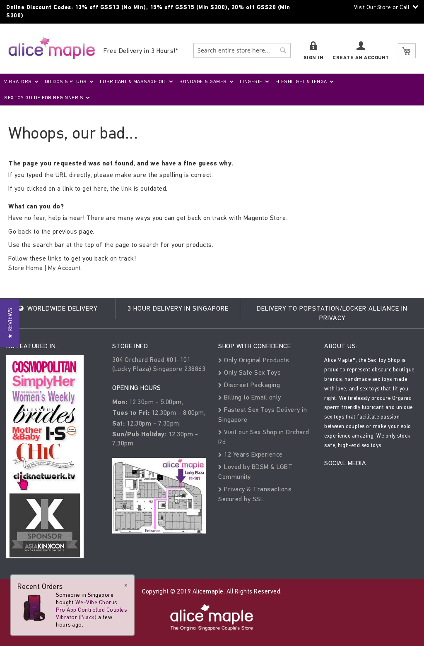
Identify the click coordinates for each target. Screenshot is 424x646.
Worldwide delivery (61, 308)
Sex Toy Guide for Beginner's (43, 97)
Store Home (25, 268)
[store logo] (51, 48)
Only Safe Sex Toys (251, 372)
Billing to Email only (251, 397)
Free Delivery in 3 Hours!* (141, 51)
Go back (20, 231)
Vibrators (18, 81)
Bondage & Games (203, 81)
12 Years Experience (252, 454)
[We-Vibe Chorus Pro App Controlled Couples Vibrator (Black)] (34, 607)
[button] (9, 323)
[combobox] (242, 50)
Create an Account (360, 58)
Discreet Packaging (251, 385)
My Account (64, 268)
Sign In (314, 58)
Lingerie (251, 81)
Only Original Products (255, 360)
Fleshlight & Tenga (301, 81)
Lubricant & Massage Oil (133, 81)
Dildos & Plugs (66, 81)
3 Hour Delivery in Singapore (178, 308)
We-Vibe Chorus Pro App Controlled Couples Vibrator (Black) (91, 610)
